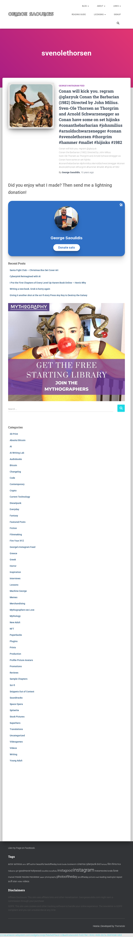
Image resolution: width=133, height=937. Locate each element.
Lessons (14, 584)
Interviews (15, 578)
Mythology (15, 616)
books (64, 864)
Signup (117, 14)
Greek (13, 559)
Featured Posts (17, 522)
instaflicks (53, 871)
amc (24, 864)
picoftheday (83, 877)
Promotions (16, 666)
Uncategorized (17, 735)
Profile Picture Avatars (21, 660)
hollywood (36, 870)
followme (11, 871)
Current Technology (20, 496)
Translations (16, 729)
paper (42, 877)
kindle (110, 871)
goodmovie (24, 870)
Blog (84, 6)
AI (11, 446)
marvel (11, 877)
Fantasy (14, 515)
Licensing (99, 14)
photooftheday (67, 877)
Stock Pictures (17, 716)
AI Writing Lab (17, 452)
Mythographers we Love (22, 610)
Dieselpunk (15, 503)
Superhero (15, 723)
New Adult (15, 622)
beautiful (40, 864)
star (15, 881)
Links (116, 6)
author (33, 864)
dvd (99, 864)
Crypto (13, 490)
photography (50, 877)
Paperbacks (16, 635)
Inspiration (15, 572)
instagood (65, 870)
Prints (13, 647)
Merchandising (17, 603)
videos (26, 881)
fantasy (104, 864)
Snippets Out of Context (22, 691)
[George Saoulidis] (31, 14)
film (109, 864)
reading (102, 877)
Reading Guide (79, 14)
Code (12, 478)
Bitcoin (13, 465)
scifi (10, 881)
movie (18, 876)
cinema (81, 864)
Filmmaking (16, 534)
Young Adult (16, 760)
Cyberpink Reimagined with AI (25, 276)
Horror (13, 566)
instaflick (45, 871)
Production (15, 653)
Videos (13, 748)
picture (92, 877)
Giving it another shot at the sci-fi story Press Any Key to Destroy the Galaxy (48, 295)
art (28, 864)
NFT (12, 628)
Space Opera (16, 704)
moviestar (34, 877)
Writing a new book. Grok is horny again (30, 289)
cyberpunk (90, 864)
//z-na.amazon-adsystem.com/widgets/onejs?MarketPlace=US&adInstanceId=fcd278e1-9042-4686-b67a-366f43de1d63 (61, 935)
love (115, 870)
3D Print (14, 434)
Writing (13, 754)
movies (25, 877)
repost (119, 877)
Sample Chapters (18, 679)
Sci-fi (12, 685)
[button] (88, 6)
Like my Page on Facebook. (21, 848)
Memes (13, 597)
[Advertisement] (66, 798)
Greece (13, 553)
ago (87, 172)
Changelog (15, 471)
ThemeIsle (120, 926)
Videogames (16, 741)
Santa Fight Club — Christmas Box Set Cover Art (34, 270)
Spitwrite (14, 710)
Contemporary (17, 484)
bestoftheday (51, 864)
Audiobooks (16, 459)
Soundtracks (16, 697)
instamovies (101, 870)
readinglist (111, 877)
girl (17, 871)
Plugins (14, 641)
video (20, 881)
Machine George (18, 591)
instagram (83, 870)
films (114, 864)
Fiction (13, 528)
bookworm (72, 864)
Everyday (14, 509)
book (59, 864)
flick (119, 864)
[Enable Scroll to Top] (126, 930)
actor (10, 864)
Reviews (14, 672)
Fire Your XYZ (17, 540)
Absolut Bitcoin (17, 440)
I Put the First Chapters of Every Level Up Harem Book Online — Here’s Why (48, 282)
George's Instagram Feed (72, 86)
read (97, 877)
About (100, 6)
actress (18, 864)
